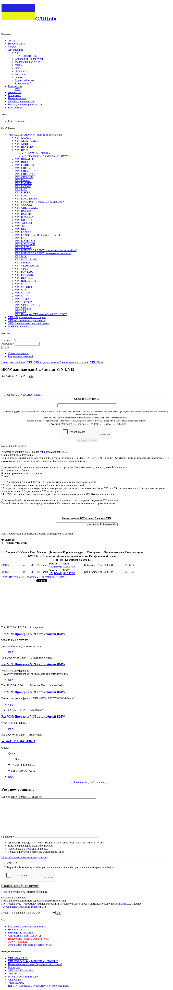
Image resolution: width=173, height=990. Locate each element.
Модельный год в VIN (28, 61)
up (17, 576)
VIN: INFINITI (23, 219)
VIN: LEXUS (22, 238)
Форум (12, 46)
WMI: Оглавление (18, 326)
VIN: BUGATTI (24, 159)
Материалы (14, 95)
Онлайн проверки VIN (21, 101)
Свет (17, 67)
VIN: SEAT (21, 289)
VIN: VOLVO (23, 308)
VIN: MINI (21, 256)
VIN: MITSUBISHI (26, 259)
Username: (8, 340)
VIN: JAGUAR (23, 222)
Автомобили (15, 49)
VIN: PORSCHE (24, 274)
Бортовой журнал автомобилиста (27, 926)
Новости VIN (29, 55)
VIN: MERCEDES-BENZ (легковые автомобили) (43, 253)
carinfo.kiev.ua (122, 903)
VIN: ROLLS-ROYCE (27, 280)
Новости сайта (16, 43)
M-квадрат (14, 967)
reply (11, 651)
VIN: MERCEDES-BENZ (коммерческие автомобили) (46, 250)
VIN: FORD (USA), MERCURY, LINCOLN (40, 201)
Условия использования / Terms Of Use (23, 906)
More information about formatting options (24, 857)
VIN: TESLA (22, 299)
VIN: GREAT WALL (26, 207)
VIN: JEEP (21, 226)
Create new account (18, 353)
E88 (32, 565)
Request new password (20, 356)
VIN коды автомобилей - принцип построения (35, 134)
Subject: (6, 796)
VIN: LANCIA (23, 232)
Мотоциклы (15, 86)
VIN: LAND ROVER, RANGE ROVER (37, 235)
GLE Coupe (14, 979)
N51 (51, 566)
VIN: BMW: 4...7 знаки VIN (37, 152)
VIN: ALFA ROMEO (27, 140)
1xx (23, 565)
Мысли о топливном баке (23, 976)
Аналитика (14, 92)
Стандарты (21, 71)
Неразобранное (17, 98)
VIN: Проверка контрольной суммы (29, 323)
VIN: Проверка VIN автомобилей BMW (45, 155)
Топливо (20, 74)
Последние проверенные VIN (25, 104)
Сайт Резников (16, 121)
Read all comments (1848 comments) (86, 782)
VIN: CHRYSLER (25, 174)
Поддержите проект (12, 891)
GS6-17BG (69, 573)
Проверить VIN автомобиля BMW (24, 394)
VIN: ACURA (23, 137)
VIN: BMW (21, 149)
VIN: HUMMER (24, 213)
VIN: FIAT (21, 189)
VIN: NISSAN (23, 262)
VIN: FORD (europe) (26, 198)
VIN (17, 52)
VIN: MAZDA (23, 247)
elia (31, 376)
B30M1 (58, 566)
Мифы (18, 64)
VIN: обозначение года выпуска (26, 320)
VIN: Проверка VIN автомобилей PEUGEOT (41, 314)
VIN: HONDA (23, 210)
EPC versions (15, 107)
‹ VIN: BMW (8, 576)
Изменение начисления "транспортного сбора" (35, 964)
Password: (7, 343)
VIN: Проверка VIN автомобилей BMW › (42, 576)
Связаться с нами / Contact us (24, 935)
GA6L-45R (69, 566)
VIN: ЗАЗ (20, 311)
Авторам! (13, 40)
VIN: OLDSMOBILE (27, 265)
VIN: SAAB (22, 283)
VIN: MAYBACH (25, 244)
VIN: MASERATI (25, 241)
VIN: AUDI (21, 143)
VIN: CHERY (22, 168)
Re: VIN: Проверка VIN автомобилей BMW (33, 634)
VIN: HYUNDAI (24, 216)
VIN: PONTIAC (24, 271)
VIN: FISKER (23, 192)
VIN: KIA (20, 229)
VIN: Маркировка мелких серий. (27, 317)
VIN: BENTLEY (24, 146)
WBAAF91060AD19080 (18, 741)
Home (4, 362)
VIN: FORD (22, 195)
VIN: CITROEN (24, 177)
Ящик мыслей (23, 83)
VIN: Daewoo (22, 180)
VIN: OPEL (21, 268)
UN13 (5, 565)
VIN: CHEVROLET (26, 171)
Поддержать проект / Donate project (28, 938)
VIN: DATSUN (23, 183)
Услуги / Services (17, 941)
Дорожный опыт (24, 80)
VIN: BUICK (22, 162)
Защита (19, 77)
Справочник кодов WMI (29, 58)
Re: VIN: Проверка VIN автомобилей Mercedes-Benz (38, 985)
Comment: (8, 836)
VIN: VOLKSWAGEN (27, 305)
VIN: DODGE (23, 186)
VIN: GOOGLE (24, 204)
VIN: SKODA (23, 293)
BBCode (26, 848)
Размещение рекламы (20, 932)
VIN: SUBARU (23, 296)
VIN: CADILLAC (25, 165)
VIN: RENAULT (24, 277)
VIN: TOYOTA (23, 302)
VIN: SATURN (23, 286)
